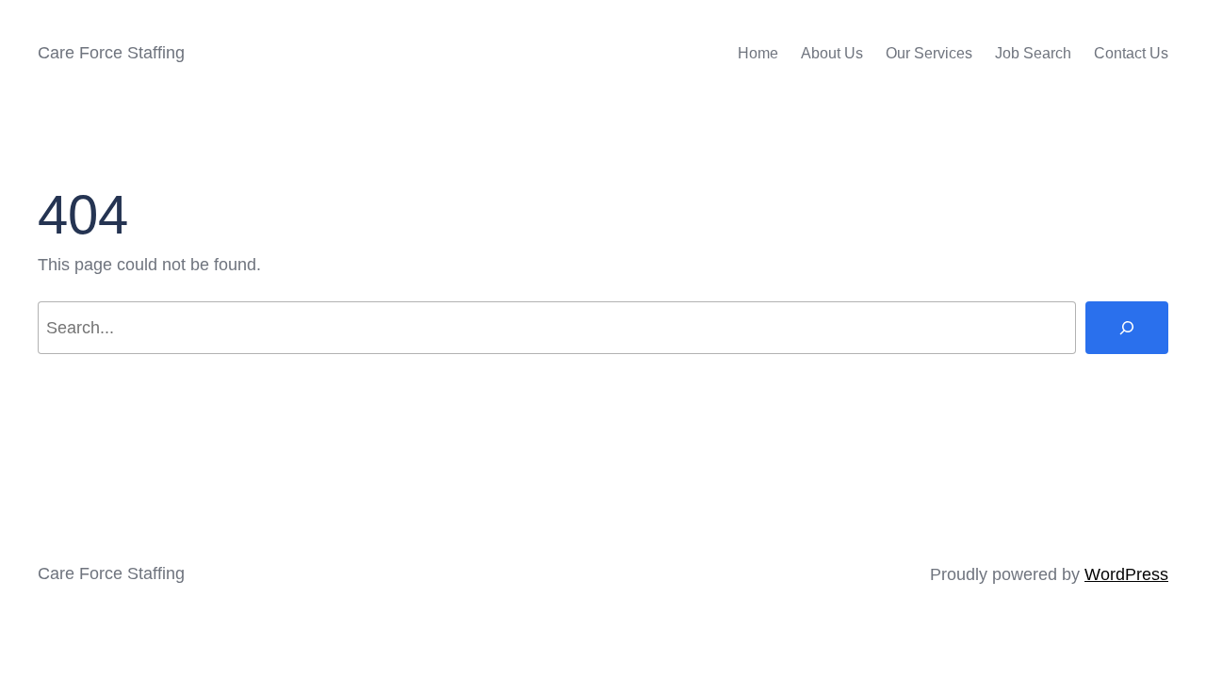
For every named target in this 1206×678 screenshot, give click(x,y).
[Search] (1126, 327)
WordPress (1126, 574)
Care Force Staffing (111, 52)
